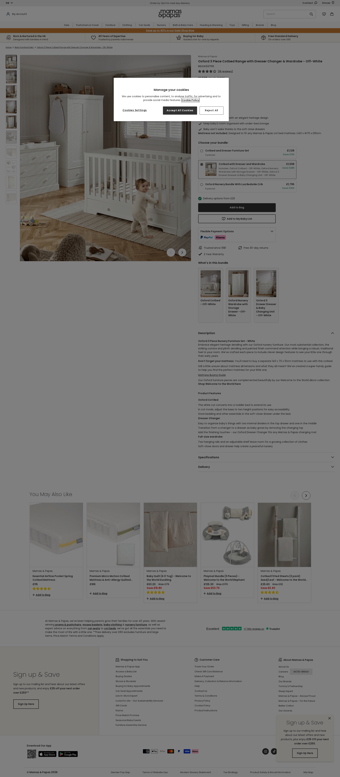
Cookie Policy (190, 100)
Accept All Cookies (180, 110)
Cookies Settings (135, 110)
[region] (171, 99)
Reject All (211, 110)
